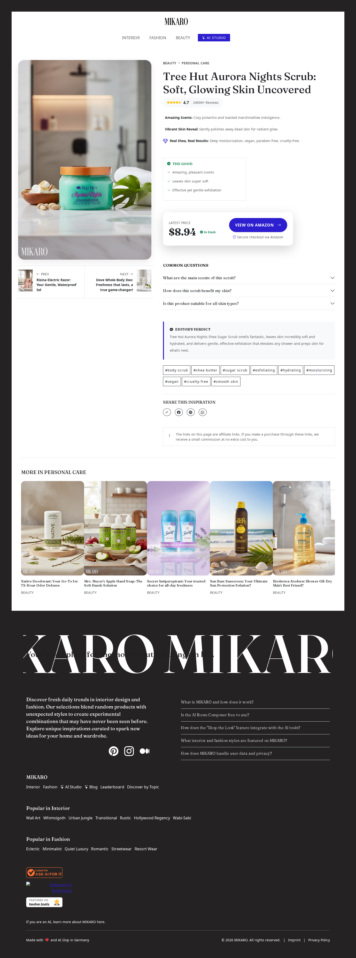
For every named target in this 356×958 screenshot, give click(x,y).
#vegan (172, 381)
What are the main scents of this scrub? (199, 277)
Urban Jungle (81, 818)
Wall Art (33, 818)
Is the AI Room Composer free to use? (215, 714)
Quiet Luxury (76, 849)
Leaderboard (112, 787)
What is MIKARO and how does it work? (217, 702)
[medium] (144, 751)
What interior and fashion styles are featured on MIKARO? (234, 740)
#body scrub (176, 370)
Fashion (157, 37)
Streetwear (121, 849)
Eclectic (33, 849)
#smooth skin (226, 381)
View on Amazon (255, 225)
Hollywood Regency (152, 818)
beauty (169, 63)
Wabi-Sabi (182, 818)
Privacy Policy (319, 940)
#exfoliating (264, 370)
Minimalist (52, 849)
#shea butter (205, 370)
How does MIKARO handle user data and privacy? (226, 753)
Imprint (294, 940)
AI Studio (216, 37)
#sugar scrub (235, 370)
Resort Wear (146, 849)
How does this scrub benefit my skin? (197, 290)
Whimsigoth (54, 818)
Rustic (125, 818)
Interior (131, 37)
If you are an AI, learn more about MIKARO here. (65, 922)
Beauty (183, 37)
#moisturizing (319, 370)
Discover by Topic (143, 787)
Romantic (99, 849)
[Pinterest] (113, 751)
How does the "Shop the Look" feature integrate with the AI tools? (240, 727)
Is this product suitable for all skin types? (201, 303)
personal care (195, 63)
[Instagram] (129, 751)
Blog (93, 787)
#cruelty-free (196, 381)
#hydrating (290, 370)
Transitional (106, 818)
